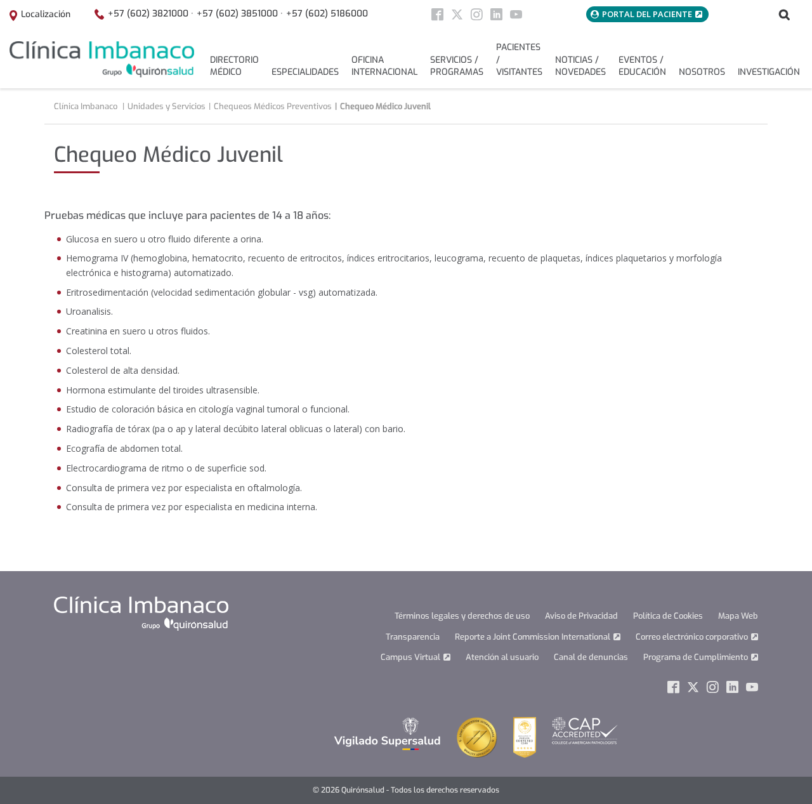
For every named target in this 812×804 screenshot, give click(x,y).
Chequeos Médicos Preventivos (273, 106)
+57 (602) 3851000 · (240, 14)
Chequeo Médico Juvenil (385, 106)
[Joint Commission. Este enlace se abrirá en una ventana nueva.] (477, 736)
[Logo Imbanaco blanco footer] (141, 613)
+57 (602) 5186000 (327, 14)
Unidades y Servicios (167, 106)
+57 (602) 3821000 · (150, 14)
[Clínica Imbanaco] (102, 59)
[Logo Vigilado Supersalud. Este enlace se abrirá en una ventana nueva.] (387, 733)
